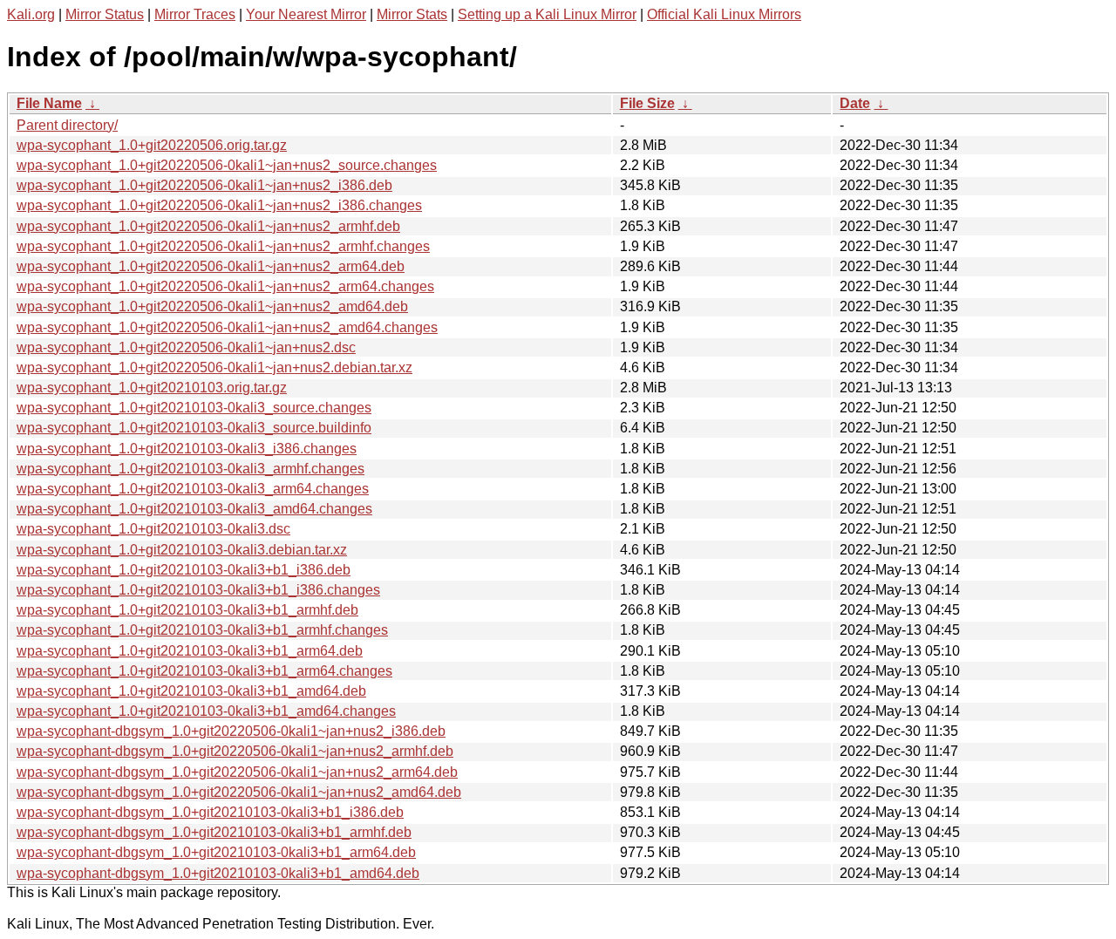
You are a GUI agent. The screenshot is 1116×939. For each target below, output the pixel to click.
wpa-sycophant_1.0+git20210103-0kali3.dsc (153, 528)
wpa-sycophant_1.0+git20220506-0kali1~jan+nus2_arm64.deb (211, 266)
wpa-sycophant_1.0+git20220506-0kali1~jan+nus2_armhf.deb (208, 226)
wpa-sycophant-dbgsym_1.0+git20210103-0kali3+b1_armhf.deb (214, 832)
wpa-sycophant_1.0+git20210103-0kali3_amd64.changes (194, 508)
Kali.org (31, 14)
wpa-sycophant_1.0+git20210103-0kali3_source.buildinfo (194, 427)
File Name (49, 103)
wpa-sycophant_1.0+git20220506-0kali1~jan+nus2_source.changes (227, 165)
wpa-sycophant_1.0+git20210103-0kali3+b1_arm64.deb (190, 650)
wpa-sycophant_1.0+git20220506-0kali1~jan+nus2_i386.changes (219, 205)
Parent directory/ (67, 125)
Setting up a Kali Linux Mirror (547, 14)
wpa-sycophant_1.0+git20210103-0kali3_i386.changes (187, 448)
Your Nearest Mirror (306, 14)
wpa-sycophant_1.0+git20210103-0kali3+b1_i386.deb (183, 569)
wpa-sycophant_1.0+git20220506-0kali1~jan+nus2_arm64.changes (225, 286)
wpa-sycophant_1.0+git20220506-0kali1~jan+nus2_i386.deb (204, 185)
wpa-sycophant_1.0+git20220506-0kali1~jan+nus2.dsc (186, 347)
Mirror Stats (412, 14)
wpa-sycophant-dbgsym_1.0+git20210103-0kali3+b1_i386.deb (210, 812)
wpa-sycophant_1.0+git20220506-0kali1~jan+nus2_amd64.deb (212, 306)
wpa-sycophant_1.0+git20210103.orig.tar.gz (152, 387)
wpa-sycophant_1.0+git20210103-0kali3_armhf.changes (190, 468)
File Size (647, 103)
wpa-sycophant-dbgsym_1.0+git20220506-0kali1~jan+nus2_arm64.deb (237, 772)
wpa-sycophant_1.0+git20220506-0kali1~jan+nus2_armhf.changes (223, 246)
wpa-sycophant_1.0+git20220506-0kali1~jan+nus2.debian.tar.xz (214, 367)
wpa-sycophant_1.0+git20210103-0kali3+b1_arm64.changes (204, 670)
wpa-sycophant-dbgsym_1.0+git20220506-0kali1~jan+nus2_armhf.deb (235, 751)
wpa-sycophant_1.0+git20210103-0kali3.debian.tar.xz (182, 549)
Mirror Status (104, 14)
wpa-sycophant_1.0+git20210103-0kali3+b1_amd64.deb (191, 691)
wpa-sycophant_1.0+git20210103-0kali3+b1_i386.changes (198, 589)
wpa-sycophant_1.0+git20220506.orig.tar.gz (152, 145)
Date (855, 103)
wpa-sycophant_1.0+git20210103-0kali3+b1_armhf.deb (187, 609)
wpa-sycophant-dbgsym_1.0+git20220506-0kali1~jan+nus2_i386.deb (231, 731)
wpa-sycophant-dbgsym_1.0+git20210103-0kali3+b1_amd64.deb (218, 873)
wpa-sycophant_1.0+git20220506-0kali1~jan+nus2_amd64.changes (227, 327)
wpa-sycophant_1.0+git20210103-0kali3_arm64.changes (193, 488)
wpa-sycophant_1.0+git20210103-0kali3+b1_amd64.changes (206, 711)
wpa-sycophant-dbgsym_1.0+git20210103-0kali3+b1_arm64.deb (216, 852)
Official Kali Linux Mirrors (724, 14)
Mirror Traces (194, 14)
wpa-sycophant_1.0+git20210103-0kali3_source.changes (194, 407)
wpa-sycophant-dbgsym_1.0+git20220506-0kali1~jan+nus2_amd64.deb (239, 792)
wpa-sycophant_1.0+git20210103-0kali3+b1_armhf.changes (202, 630)
